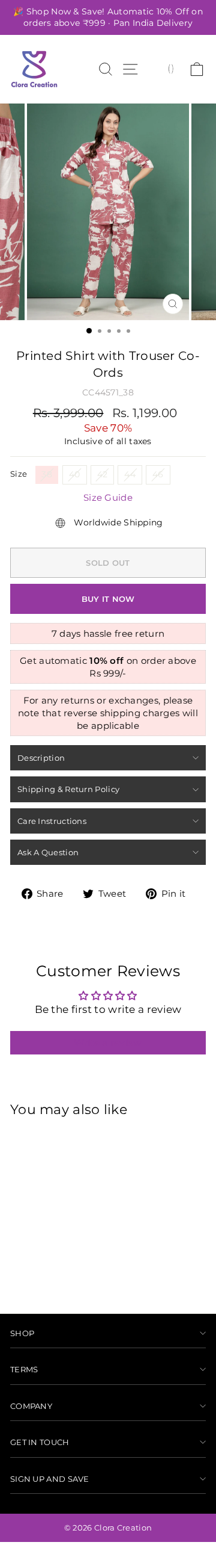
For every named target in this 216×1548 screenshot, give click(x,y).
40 (74, 474)
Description (41, 758)
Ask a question (48, 852)
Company (31, 1406)
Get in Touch (40, 1442)
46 (158, 474)
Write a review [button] (108, 1042)
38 (46, 474)
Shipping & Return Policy (68, 789)
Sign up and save (49, 1479)
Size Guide (108, 497)
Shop (22, 1333)
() (170, 68)
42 (102, 474)
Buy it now (108, 599)
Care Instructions (51, 821)
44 (130, 474)
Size (18, 473)
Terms (24, 1369)
